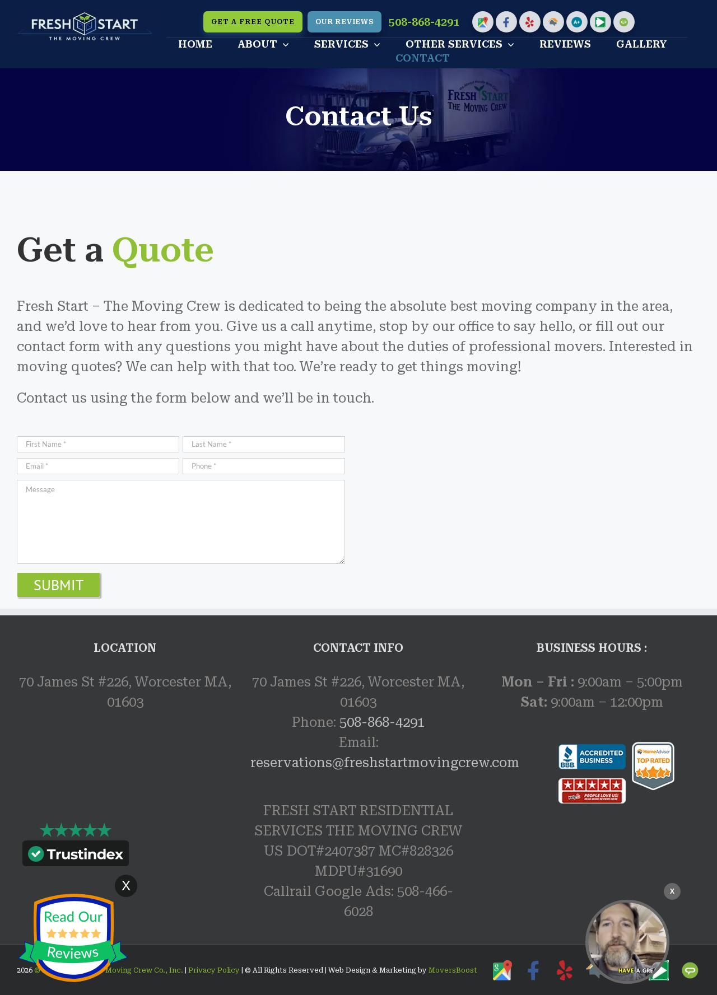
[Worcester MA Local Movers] (627, 942)
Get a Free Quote (253, 22)
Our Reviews (344, 22)
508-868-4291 (424, 22)
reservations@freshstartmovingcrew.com (384, 762)
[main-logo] (85, 18)
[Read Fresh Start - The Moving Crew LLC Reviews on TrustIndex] (75, 856)
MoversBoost (453, 970)
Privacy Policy (213, 970)
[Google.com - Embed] (125, 810)
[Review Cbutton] (73, 938)
